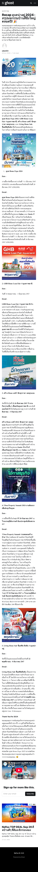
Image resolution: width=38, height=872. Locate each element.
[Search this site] (31, 3)
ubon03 (5, 51)
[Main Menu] (34, 3)
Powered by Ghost (19, 857)
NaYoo (16, 853)
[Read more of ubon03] (4, 45)
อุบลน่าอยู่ (5, 11)
